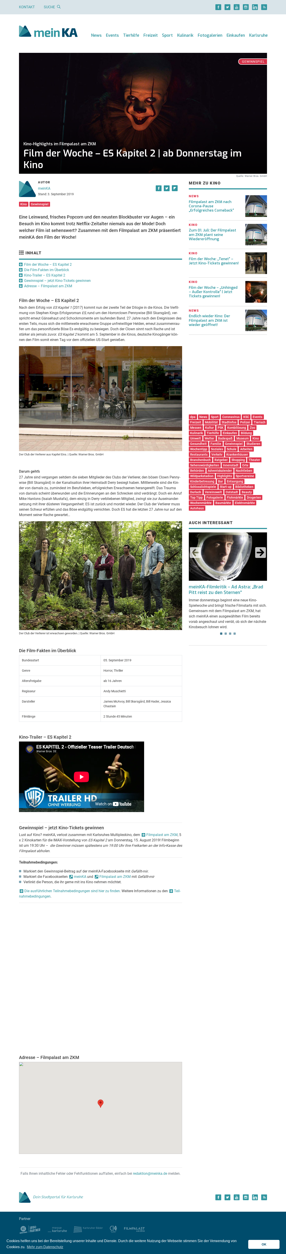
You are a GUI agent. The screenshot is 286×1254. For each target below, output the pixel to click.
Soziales (217, 449)
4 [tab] (234, 633)
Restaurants (199, 454)
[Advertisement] (228, 376)
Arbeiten (246, 449)
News (96, 35)
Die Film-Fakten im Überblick (46, 270)
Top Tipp (196, 497)
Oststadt (232, 492)
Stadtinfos (229, 422)
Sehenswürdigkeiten (204, 465)
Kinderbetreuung (202, 481)
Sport (167, 35)
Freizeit (150, 35)
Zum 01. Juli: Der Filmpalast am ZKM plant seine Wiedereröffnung (212, 234)
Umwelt (195, 438)
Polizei (245, 422)
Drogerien (254, 497)
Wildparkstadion (201, 476)
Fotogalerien (210, 35)
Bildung (246, 433)
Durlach (195, 492)
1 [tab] (221, 633)
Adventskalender (220, 470)
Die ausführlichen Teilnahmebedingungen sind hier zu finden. (72, 891)
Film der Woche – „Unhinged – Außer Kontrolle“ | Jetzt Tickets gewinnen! (213, 291)
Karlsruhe (258, 35)
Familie (215, 444)
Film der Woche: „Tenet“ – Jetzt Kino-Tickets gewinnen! (214, 261)
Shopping (238, 460)
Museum (242, 438)
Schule (231, 449)
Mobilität (211, 422)
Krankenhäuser (237, 454)
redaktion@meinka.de (150, 1173)
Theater (254, 460)
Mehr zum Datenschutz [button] (45, 1247)
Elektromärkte (245, 503)
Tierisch (259, 422)
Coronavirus (231, 417)
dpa (193, 417)
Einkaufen (236, 35)
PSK (220, 427)
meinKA (44, 188)
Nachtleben (244, 470)
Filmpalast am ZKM (162, 835)
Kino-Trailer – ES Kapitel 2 (44, 275)
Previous (195, 552)
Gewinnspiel (39, 204)
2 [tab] (226, 633)
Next (260, 552)
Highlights (224, 476)
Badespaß (225, 438)
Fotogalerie (214, 497)
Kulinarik (185, 35)
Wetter (209, 438)
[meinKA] (48, 32)
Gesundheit (198, 444)
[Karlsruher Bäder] (88, 1229)
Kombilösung (236, 427)
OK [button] (264, 1244)
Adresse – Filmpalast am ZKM (48, 286)
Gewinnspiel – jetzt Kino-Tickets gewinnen (57, 281)
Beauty (247, 492)
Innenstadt (230, 465)
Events (112, 35)
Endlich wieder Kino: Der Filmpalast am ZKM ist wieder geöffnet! (209, 320)
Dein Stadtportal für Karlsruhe (58, 1197)
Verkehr (217, 454)
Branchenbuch (200, 460)
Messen (195, 427)
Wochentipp (198, 449)
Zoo (252, 427)
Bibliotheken (244, 487)
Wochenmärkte (201, 503)
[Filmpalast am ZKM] (134, 1229)
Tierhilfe (131, 35)
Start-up (225, 487)
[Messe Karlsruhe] (57, 1229)
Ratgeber (221, 460)
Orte (245, 465)
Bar (220, 481)
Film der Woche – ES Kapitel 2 (48, 264)
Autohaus (197, 508)
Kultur (209, 427)
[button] (100, 1104)
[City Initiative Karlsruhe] (113, 1229)
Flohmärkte (235, 497)
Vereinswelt (213, 492)
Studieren (253, 444)
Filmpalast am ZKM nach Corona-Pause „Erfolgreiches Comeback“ (211, 206)
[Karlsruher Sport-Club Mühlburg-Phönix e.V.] (30, 1229)
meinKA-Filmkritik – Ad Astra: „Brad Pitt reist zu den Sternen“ (226, 590)
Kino (23, 204)
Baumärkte (223, 503)
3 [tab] (230, 633)
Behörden (197, 470)
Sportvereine (245, 476)
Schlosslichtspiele (203, 487)
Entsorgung (235, 481)
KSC (246, 417)
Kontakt (27, 7)
